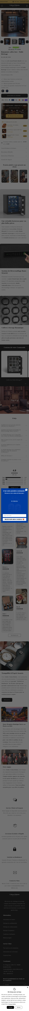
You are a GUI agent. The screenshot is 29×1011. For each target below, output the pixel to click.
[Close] (27, 987)
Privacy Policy (12, 1004)
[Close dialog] (26, 490)
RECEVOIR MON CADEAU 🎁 (14, 519)
